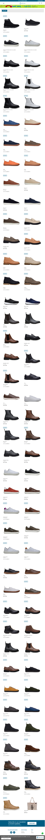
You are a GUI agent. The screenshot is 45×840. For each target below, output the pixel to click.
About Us (22, 831)
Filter (5, 10)
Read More (23, 832)
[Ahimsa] (22, 3)
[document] (22, 837)
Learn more (28, 836)
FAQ (31, 831)
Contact (32, 832)
